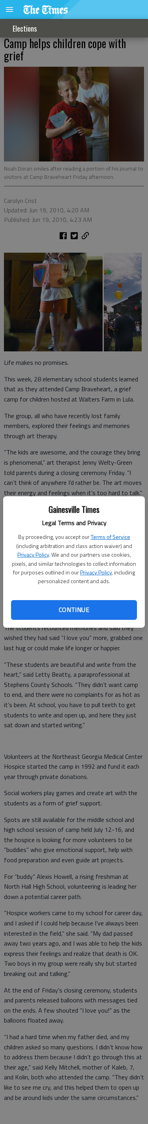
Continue (74, 609)
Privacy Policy (33, 554)
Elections (25, 28)
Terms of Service (110, 537)
